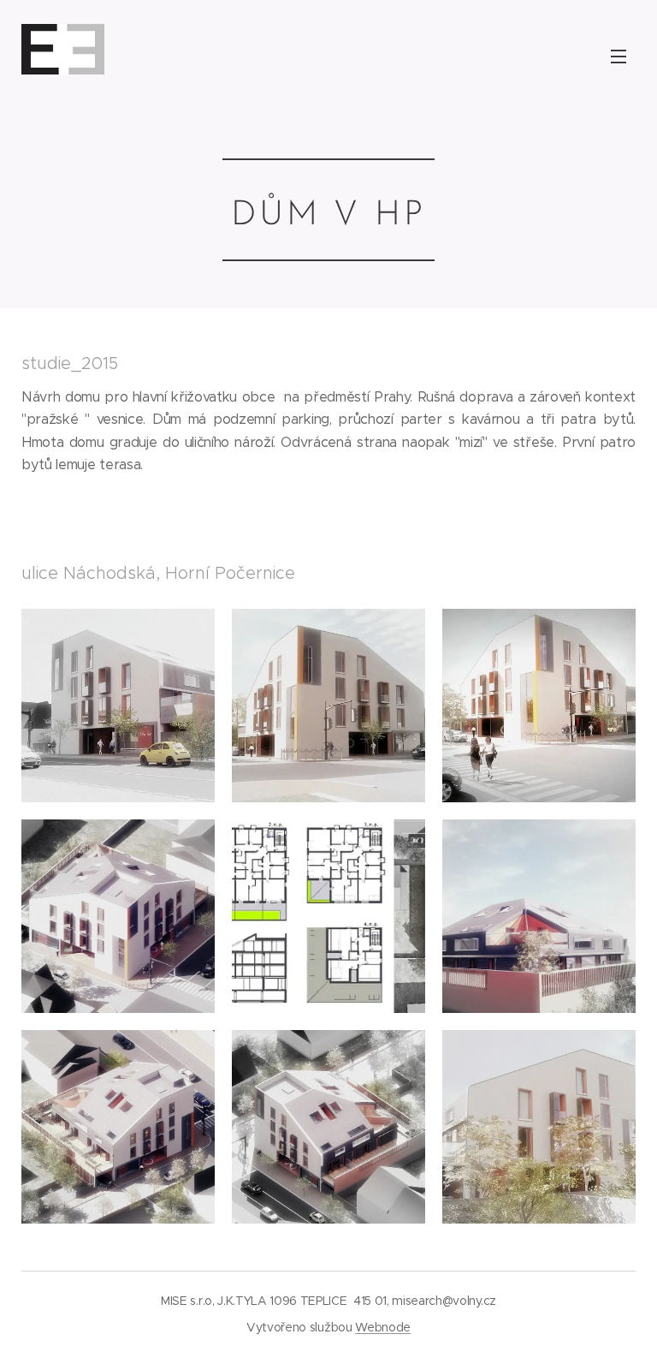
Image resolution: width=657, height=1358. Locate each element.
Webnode (383, 1327)
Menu (618, 56)
